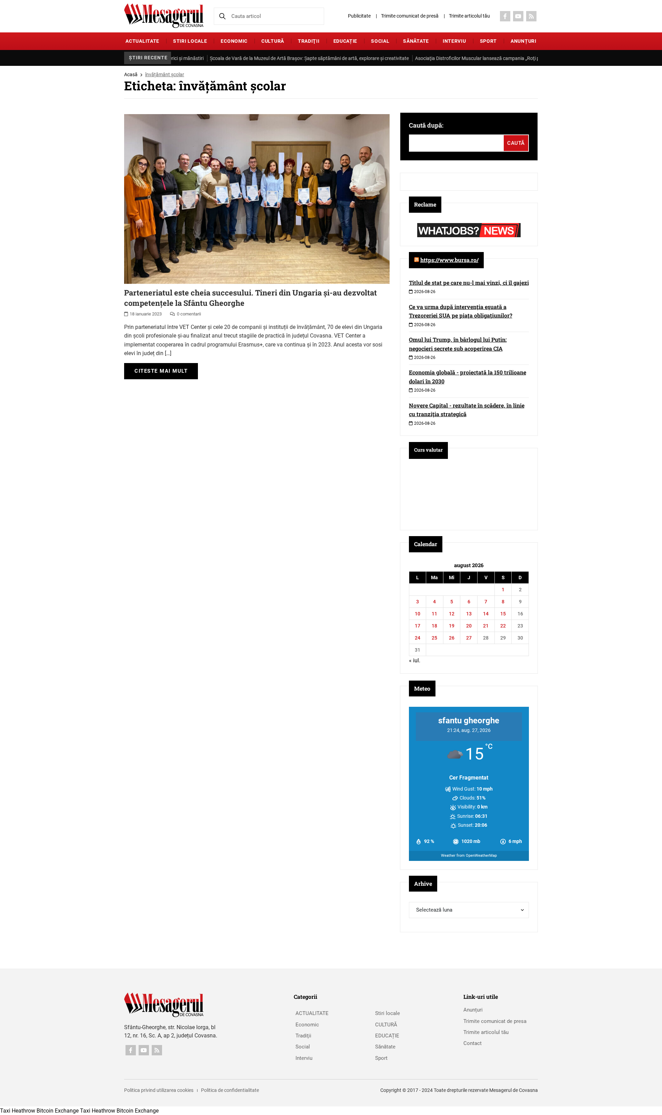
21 (486, 625)
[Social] (505, 16)
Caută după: (426, 125)
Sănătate (416, 41)
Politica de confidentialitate (230, 1090)
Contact (472, 1043)
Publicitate (359, 16)
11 (434, 613)
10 (417, 613)
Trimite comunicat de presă (410, 16)
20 (469, 625)
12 (451, 613)
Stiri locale (190, 41)
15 (503, 613)
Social (380, 41)
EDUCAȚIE (345, 41)
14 (486, 613)
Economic (234, 41)
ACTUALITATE (142, 41)
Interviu (454, 41)
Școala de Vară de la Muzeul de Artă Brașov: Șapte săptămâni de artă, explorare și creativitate (275, 58)
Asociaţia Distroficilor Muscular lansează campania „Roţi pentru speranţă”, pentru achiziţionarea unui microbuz (499, 58)
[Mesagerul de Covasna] (163, 15)
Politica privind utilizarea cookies (158, 1090)
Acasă (131, 74)
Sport (488, 41)
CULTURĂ (272, 41)
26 (451, 637)
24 (417, 637)
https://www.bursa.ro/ (449, 259)
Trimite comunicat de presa (494, 1021)
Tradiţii (309, 41)
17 (417, 625)
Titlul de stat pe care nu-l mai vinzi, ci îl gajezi (469, 282)
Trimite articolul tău (469, 16)
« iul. (414, 660)
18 (434, 625)
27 (469, 637)
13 (469, 613)
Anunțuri (523, 41)
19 (451, 625)
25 (434, 637)
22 (503, 625)
